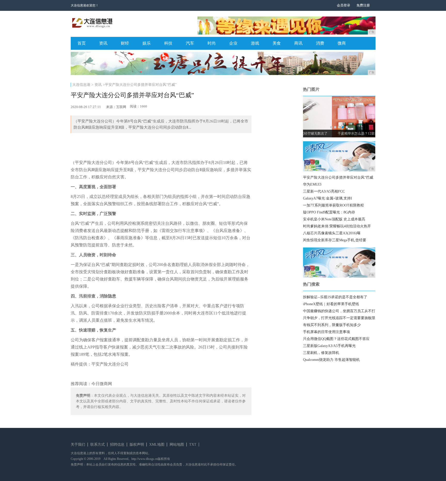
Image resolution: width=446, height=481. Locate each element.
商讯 (298, 43)
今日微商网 (101, 384)
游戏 (255, 43)
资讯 (103, 43)
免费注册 (363, 5)
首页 (81, 43)
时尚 (212, 43)
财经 (125, 43)
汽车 (190, 43)
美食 (277, 43)
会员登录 (343, 5)
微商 (342, 43)
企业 (233, 43)
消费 (320, 43)
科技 (168, 43)
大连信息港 (81, 85)
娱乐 (146, 43)
